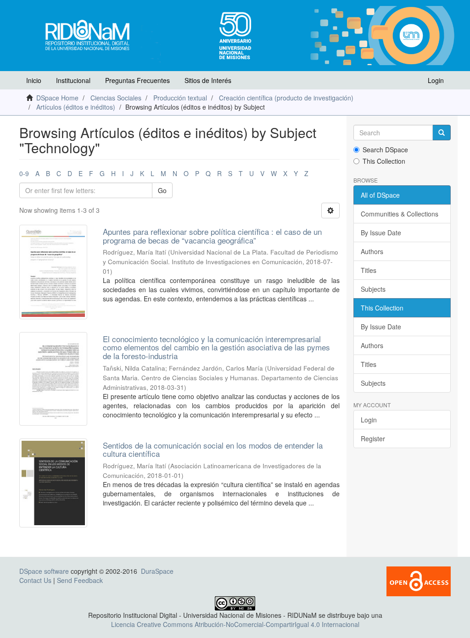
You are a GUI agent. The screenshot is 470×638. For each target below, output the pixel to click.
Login (369, 419)
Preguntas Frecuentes (137, 80)
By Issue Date (381, 232)
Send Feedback (80, 580)
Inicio (33, 80)
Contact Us (35, 580)
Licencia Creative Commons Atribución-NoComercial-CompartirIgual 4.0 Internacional (235, 624)
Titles (368, 270)
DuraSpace (157, 571)
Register (373, 438)
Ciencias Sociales (115, 97)
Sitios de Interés (208, 80)
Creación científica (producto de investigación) (286, 97)
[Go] (441, 132)
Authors (372, 251)
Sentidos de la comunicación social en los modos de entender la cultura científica (213, 449)
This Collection (384, 161)
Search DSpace (385, 149)
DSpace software (44, 571)
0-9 (24, 173)
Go (162, 190)
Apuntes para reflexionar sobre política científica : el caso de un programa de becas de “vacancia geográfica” (212, 236)
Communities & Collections (399, 213)
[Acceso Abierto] (418, 580)
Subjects (373, 289)
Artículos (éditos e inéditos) (75, 106)
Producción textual (180, 97)
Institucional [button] (73, 80)
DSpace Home (57, 97)
